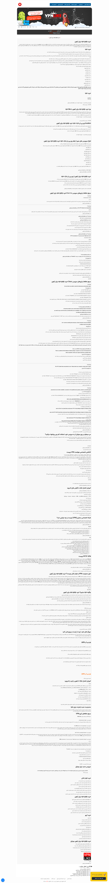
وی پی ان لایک (85, 658)
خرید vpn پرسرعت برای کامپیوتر (80, 875)
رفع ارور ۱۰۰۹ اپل (78, 650)
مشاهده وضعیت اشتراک (45, 878)
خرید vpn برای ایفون (83, 870)
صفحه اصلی (69, 878)
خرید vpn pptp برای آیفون (81, 874)
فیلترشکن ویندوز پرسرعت (81, 873)
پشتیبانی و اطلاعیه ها (2, 880)
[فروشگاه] (20, 4)
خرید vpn (85, 869)
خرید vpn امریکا (83, 872)
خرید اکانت (53, 878)
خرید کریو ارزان (83, 871)
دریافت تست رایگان (98, 878)
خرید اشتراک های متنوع (61, 878)
